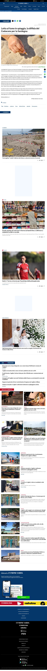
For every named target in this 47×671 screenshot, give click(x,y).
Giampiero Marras (5, 284)
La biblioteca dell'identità (23, 613)
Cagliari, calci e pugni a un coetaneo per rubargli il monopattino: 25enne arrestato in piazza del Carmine (33, 511)
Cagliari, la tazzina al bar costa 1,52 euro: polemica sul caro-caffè (19, 370)
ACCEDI (42, 1)
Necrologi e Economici (23, 641)
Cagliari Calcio (36, 9)
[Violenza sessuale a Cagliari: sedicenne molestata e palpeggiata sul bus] (10, 472)
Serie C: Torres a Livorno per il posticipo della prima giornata (21, 281)
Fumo (16, 106)
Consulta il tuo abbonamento (24, 609)
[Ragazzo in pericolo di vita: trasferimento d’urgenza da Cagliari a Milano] (10, 458)
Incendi (18, 9)
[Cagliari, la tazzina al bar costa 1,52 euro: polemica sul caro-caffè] (34, 399)
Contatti (23, 645)
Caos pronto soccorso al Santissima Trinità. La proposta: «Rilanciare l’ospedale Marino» (32, 552)
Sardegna (16, 6)
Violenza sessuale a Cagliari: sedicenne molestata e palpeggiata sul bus (20, 384)
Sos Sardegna (24, 9)
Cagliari (6, 21)
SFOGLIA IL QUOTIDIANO (5, 11)
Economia (34, 6)
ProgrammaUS (6, 6)
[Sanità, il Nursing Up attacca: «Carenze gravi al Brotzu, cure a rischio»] (10, 500)
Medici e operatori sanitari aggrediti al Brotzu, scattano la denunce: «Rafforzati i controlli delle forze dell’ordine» (33, 539)
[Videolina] (12, 603)
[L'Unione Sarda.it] (23, 3)
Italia (21, 6)
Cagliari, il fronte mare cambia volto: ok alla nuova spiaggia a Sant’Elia (32, 524)
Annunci (43, 6)
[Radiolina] (35, 603)
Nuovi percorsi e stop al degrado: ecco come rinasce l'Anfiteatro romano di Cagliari (11, 409)
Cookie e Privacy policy (23, 639)
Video (12, 6)
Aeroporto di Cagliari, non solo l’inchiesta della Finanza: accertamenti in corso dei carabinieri (34, 440)
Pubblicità (23, 643)
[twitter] (4, 0)
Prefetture (6, 106)
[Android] (23, 662)
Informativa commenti (23, 649)
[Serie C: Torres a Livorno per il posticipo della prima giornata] (23, 266)
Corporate (23, 652)
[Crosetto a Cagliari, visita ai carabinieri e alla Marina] (10, 486)
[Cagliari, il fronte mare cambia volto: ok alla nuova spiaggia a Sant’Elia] (10, 528)
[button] (13, 21)
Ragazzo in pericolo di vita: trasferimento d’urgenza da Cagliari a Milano (21, 382)
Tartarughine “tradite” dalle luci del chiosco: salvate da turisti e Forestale (21, 158)
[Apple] (23, 659)
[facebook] (6, 0)
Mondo (25, 6)
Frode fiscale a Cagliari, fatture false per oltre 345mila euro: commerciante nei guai (12, 439)
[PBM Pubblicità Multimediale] (23, 634)
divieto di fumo (22, 106)
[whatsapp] (7, 0)
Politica (29, 6)
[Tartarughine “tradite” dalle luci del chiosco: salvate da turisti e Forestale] (23, 143)
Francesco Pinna (5, 376)
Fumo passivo (34, 106)
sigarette (28, 106)
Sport (39, 6)
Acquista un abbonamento (23, 611)
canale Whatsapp (41, 66)
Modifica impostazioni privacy (23, 647)
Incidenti (30, 9)
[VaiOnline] (23, 631)
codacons (12, 106)
